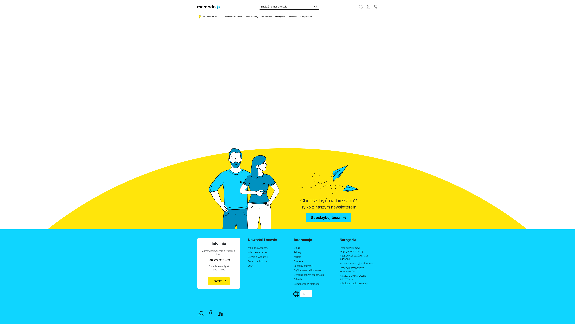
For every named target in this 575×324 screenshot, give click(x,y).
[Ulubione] (361, 6)
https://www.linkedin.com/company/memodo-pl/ (220, 313)
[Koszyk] (375, 6)
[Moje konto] (368, 6)
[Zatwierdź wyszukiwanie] (315, 7)
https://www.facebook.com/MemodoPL (210, 313)
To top (565, 316)
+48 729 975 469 (219, 260)
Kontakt (217, 281)
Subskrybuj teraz (325, 218)
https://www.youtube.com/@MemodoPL (201, 313)
